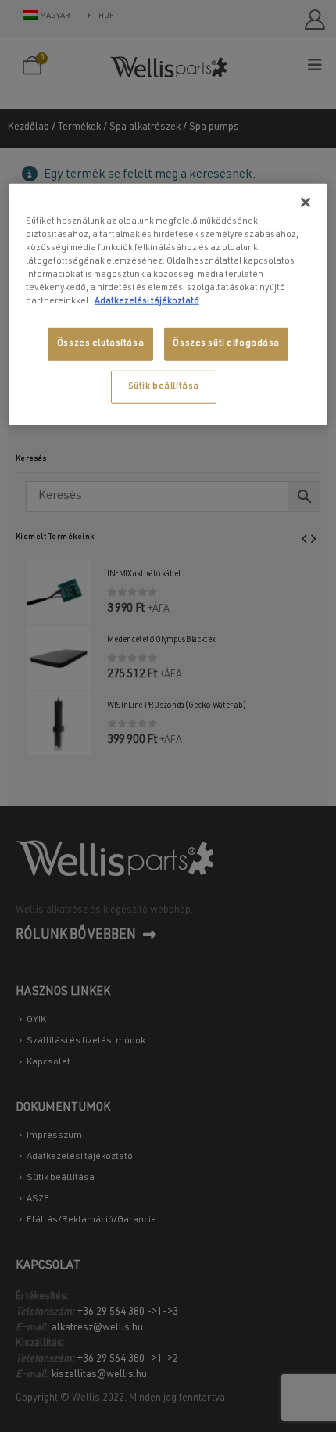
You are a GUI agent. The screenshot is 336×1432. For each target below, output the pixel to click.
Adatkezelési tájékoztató (147, 301)
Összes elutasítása (100, 343)
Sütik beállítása (163, 386)
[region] (168, 304)
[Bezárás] (305, 202)
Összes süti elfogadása (226, 343)
